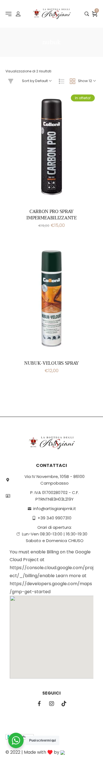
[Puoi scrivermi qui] (16, 740)
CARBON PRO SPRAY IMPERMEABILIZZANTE (51, 215)
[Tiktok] (64, 703)
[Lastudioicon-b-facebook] (39, 703)
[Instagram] (51, 703)
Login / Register (18, 14)
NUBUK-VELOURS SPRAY (51, 363)
